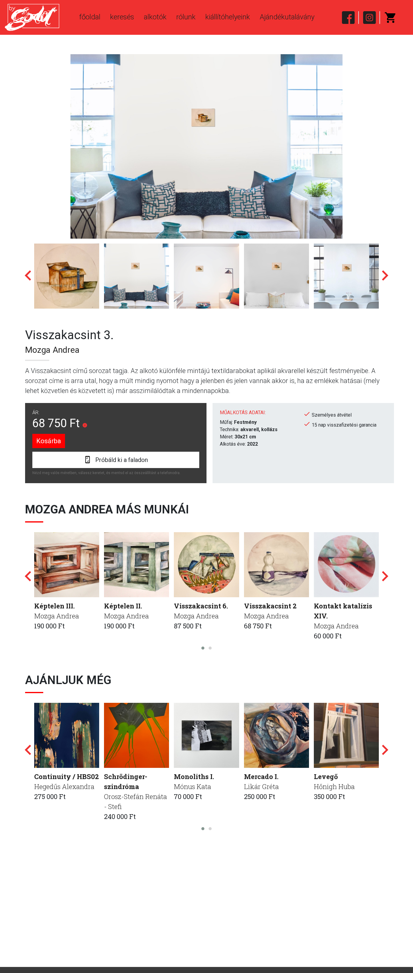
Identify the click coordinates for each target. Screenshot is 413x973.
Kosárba (48, 441)
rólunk (186, 17)
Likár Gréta (261, 786)
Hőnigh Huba (334, 786)
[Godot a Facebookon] (348, 17)
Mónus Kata (192, 786)
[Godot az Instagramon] (369, 17)
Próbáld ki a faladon (121, 460)
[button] (203, 648)
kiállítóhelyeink (227, 17)
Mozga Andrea (52, 350)
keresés (122, 17)
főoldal (89, 17)
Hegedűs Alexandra (64, 786)
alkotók (155, 17)
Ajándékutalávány (287, 17)
